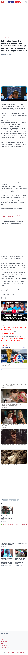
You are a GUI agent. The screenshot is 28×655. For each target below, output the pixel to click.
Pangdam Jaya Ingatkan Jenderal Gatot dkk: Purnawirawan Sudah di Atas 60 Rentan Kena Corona (20, 561)
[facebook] (4, 500)
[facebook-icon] (2, 634)
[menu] (2, 2)
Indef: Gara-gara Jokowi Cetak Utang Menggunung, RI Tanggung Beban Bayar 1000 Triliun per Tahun (7, 561)
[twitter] (7, 500)
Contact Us (4, 643)
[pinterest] (15, 500)
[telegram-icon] (7, 634)
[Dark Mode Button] (26, 2)
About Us (4, 641)
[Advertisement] (14, 20)
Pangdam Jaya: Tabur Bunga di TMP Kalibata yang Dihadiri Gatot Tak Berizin (6, 517)
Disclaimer (4, 645)
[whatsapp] (10, 500)
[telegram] (12, 500)
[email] (18, 500)
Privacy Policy (5, 647)
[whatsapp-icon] (9, 634)
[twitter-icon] (4, 634)
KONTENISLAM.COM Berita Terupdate (16, 652)
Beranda (4, 639)
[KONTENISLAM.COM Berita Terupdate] (14, 2)
